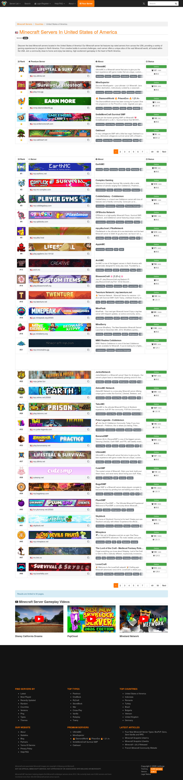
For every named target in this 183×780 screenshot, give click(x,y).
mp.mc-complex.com (42, 189)
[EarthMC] (60, 167)
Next (164, 151)
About (71, 3)
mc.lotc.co (37, 557)
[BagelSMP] (60, 487)
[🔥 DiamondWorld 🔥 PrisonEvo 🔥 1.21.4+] (60, 101)
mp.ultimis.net (39, 75)
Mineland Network (129, 636)
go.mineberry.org (40, 333)
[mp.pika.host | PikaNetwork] (60, 231)
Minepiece (101, 532)
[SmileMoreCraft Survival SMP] (60, 117)
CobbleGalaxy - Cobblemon (110, 196)
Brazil (127, 707)
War (74, 707)
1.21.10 (157, 411)
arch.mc (36, 269)
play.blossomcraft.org (42, 285)
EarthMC (100, 164)
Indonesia (129, 697)
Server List (14, 3)
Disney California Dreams (28, 636)
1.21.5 (157, 555)
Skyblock (100, 516)
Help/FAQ (59, 3)
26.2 (157, 74)
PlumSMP (101, 500)
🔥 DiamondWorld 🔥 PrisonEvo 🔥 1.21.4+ (117, 98)
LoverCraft (101, 564)
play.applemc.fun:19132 (43, 253)
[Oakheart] (60, 133)
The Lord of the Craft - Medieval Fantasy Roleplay (121, 548)
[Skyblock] (60, 519)
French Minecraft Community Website (141, 747)
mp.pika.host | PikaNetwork (109, 228)
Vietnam (128, 713)
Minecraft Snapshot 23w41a (137, 737)
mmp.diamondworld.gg (43, 107)
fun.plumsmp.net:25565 (43, 509)
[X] (144, 3)
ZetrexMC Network (105, 387)
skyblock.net (38, 525)
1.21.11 (157, 106)
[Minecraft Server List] (4, 3)
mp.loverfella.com (40, 573)
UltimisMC (101, 66)
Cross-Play (77, 710)
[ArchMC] (60, 263)
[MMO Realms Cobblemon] (60, 343)
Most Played (25, 697)
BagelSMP (101, 484)
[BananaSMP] (60, 439)
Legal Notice (146, 774)
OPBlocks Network (105, 212)
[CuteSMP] (60, 471)
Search (28, 3)
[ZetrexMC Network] (60, 391)
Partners (24, 741)
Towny (75, 720)
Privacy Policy (26, 748)
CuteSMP (100, 468)
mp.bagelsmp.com (41, 493)
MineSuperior (102, 82)
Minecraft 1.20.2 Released (136, 744)
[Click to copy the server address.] (88, 75)
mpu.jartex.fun (39, 381)
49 (152, 151)
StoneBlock (77, 703)
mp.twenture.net (40, 301)
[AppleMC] (60, 247)
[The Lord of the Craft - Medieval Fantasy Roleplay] (60, 551)
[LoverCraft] (60, 567)
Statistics (24, 735)
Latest (23, 693)
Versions (24, 710)
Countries (39, 24)
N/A (157, 280)
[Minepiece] (60, 535)
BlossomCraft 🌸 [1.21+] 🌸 (109, 276)
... (147, 151)
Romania (129, 700)
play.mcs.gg (38, 91)
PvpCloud (72, 636)
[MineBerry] (60, 327)
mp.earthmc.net (40, 173)
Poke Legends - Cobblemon (110, 419)
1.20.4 (157, 571)
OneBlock (77, 697)
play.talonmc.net (40, 413)
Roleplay (76, 717)
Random (24, 703)
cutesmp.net (38, 477)
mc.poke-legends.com (42, 429)
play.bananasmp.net (41, 445)
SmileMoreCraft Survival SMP (110, 114)
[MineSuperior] (60, 85)
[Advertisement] (91, 15)
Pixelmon (77, 693)
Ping (22, 713)
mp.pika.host (38, 237)
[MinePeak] (60, 311)
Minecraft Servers (24, 24)
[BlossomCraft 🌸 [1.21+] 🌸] (60, 279)
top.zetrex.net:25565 (42, 397)
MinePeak (101, 308)
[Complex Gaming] (60, 183)
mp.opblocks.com (40, 221)
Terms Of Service (27, 745)
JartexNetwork (103, 371)
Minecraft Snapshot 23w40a (137, 741)
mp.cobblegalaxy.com (42, 205)
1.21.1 (157, 347)
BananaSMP (102, 436)
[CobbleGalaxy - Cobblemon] (60, 199)
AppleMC (100, 244)
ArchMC (100, 260)
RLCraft (76, 700)
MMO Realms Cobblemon (108, 340)
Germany (129, 720)
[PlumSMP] (60, 503)
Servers (22, 38)
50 (158, 151)
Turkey (128, 703)
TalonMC (100, 403)
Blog (22, 738)
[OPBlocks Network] (60, 215)
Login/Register (42, 3)
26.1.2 (157, 138)
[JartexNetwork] (60, 375)
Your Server (86, 3)
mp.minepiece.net (40, 541)
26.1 (157, 475)
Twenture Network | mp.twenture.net (114, 292)
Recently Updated (28, 700)
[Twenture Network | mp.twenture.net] (60, 295)
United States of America (135, 693)
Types (23, 717)
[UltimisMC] (60, 69)
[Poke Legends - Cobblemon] (60, 423)
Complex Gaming (104, 180)
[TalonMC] (60, 407)
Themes (23, 720)
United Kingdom (132, 717)
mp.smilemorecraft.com (43, 123)
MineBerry (101, 324)
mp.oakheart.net (40, 139)
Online (156, 66)
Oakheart (100, 130)
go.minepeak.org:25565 (43, 317)
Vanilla (75, 713)
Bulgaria (128, 710)
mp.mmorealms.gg (41, 349)
